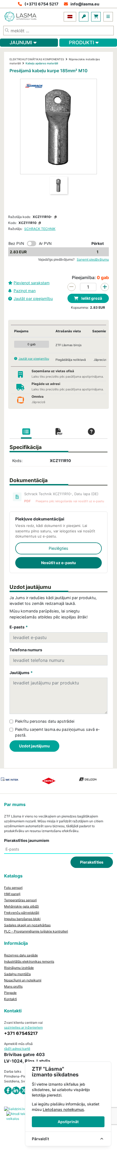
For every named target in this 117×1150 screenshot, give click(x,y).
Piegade (10, 993)
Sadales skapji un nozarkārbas (27, 925)
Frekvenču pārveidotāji (21, 913)
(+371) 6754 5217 (41, 4)
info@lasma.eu (84, 4)
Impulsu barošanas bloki (22, 919)
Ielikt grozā (91, 298)
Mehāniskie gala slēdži (21, 906)
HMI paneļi (12, 894)
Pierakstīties (91, 862)
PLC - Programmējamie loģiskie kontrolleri (36, 931)
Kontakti (10, 999)
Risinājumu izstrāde (19, 968)
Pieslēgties (58, 548)
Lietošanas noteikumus (63, 1109)
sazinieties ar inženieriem (23, 1027)
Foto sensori (13, 888)
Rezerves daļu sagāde (21, 955)
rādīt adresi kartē (17, 1049)
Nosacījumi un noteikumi (22, 980)
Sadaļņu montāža (17, 974)
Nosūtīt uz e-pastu (58, 562)
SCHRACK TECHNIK (40, 229)
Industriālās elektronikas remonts (29, 961)
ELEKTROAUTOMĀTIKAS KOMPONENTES (37, 59)
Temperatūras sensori (20, 900)
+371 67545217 (21, 1033)
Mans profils (13, 986)
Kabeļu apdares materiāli (42, 63)
